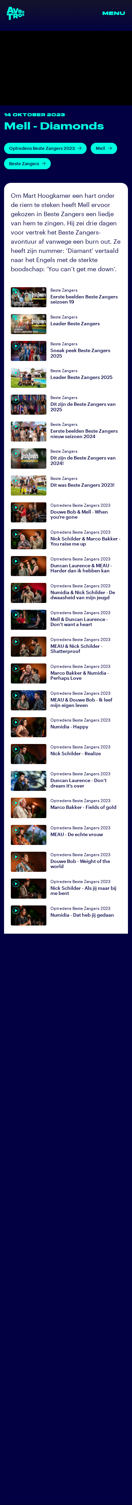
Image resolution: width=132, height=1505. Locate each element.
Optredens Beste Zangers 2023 (42, 148)
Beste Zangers (24, 163)
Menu (113, 13)
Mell (100, 148)
